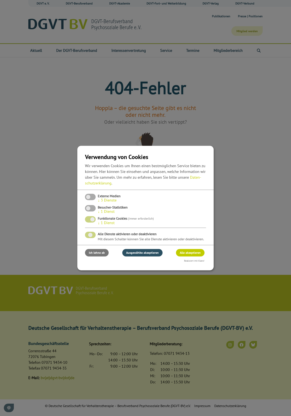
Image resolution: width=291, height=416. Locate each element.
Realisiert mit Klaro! (194, 260)
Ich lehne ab (97, 253)
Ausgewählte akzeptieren (142, 253)
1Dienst (106, 211)
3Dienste (107, 200)
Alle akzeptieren (190, 253)
